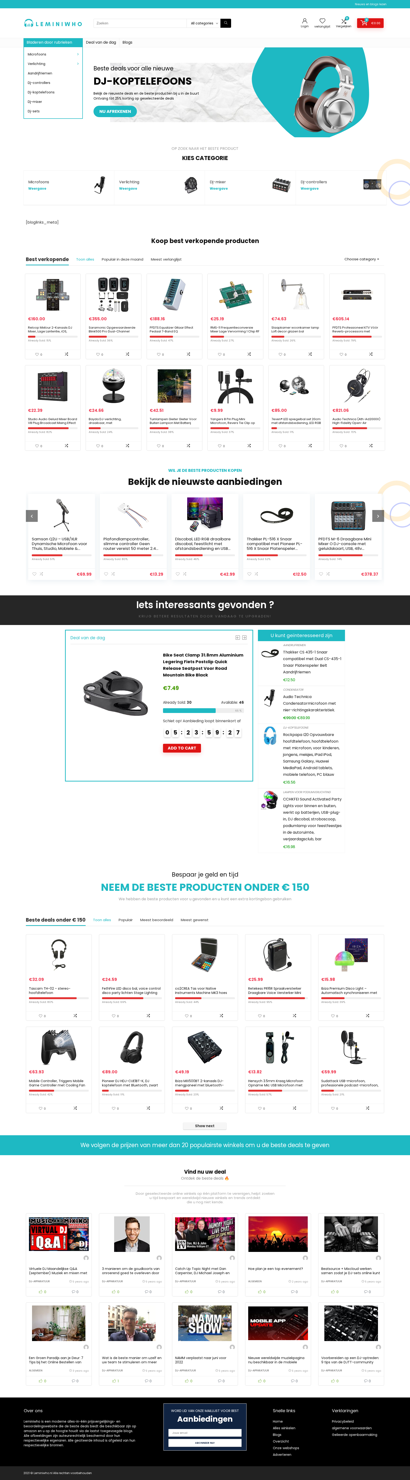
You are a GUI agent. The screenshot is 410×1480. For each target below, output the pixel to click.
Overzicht (281, 1441)
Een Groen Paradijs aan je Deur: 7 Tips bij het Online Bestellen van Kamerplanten (56, 1362)
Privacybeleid (343, 1421)
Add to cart (182, 761)
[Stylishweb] (86, 1258)
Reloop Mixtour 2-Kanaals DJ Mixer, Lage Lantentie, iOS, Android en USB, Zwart (50, 331)
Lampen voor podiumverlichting (307, 792)
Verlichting (36, 63)
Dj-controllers (39, 82)
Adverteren (282, 1454)
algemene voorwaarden (352, 1428)
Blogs (127, 42)
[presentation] (32, 516)
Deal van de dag (101, 42)
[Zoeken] (225, 23)
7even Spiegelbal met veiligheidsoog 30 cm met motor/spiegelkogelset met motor (346, 546)
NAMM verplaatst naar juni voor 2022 (200, 1360)
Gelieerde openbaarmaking (354, 1434)
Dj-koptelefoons (41, 92)
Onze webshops (286, 1448)
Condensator (293, 690)
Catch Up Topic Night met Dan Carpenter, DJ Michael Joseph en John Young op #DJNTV (202, 1273)
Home (278, 1421)
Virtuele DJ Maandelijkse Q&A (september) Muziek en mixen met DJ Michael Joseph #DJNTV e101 (58, 1273)
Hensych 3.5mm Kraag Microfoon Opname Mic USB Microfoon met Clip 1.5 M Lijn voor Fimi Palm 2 (275, 1085)
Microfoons (37, 54)
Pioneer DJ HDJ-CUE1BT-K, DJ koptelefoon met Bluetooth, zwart (130, 1083)
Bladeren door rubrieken (49, 42)
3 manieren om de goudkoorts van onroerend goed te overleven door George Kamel (131, 1273)
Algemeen (255, 1281)
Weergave (37, 188)
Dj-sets (34, 111)
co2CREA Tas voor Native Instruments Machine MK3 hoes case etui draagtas (201, 992)
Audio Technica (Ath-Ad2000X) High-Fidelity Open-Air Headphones (356, 423)
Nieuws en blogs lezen (371, 4)
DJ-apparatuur (39, 1281)
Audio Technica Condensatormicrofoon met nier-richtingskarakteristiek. (309, 703)
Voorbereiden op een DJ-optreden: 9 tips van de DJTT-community (350, 1360)
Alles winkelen (284, 1428)
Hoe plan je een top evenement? (275, 1268)
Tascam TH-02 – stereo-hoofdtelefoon (49, 990)
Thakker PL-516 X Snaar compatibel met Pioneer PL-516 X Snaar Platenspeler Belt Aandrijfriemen (203, 546)
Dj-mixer (35, 101)
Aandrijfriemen (40, 73)
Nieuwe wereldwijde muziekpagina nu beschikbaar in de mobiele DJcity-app (276, 1362)
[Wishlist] (322, 21)
